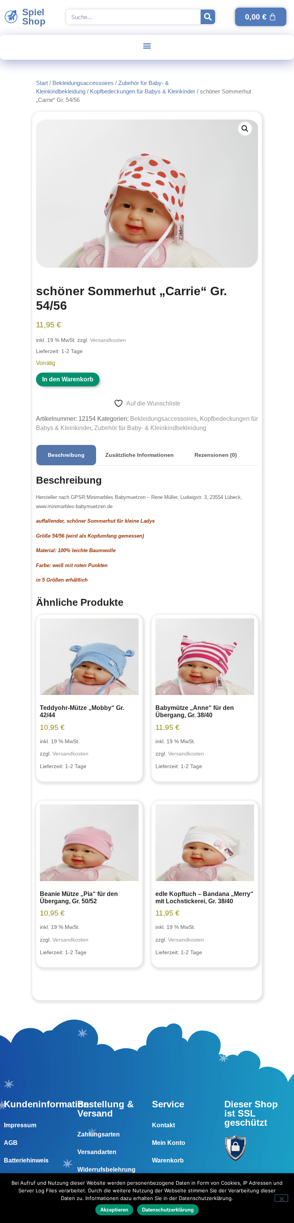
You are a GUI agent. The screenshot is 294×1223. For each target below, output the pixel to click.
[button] (147, 45)
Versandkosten (108, 340)
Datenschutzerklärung (168, 1210)
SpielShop (34, 16)
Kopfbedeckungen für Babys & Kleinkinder (142, 91)
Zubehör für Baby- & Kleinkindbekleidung (150, 428)
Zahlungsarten (98, 1134)
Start (42, 83)
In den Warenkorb (67, 379)
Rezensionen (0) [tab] (215, 455)
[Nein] (281, 1198)
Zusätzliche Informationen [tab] (139, 455)
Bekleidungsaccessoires (83, 83)
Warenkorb (168, 1160)
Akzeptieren (114, 1210)
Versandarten (96, 1152)
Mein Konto (168, 1143)
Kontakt (163, 1125)
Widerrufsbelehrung (106, 1169)
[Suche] (208, 17)
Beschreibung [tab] (66, 455)
